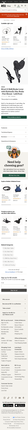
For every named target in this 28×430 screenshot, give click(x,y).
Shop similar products (13, 117)
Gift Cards (4, 343)
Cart (21, 5)
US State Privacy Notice (19, 419)
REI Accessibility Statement (14, 427)
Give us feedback (10, 272)
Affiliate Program (6, 374)
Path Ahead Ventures (21, 358)
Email (2, 282)
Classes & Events (19, 354)
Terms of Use (6, 417)
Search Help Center (6, 386)
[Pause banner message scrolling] (26, 14)
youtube (19, 398)
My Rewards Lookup (7, 327)
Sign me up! (14, 290)
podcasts (23, 398)
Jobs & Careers (5, 367)
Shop (9, 6)
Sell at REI (4, 372)
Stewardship (18, 379)
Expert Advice (19, 351)
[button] (14, 71)
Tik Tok (8, 398)
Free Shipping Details (21, 343)
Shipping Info (19, 333)
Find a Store (4, 388)
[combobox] (14, 10)
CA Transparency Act (19, 423)
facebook (12, 398)
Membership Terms (14, 425)
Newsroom (18, 374)
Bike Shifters (6, 20)
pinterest (16, 398)
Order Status (18, 322)
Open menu (25, 5)
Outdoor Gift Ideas (6, 340)
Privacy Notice (6, 419)
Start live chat (15, 175)
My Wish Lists (5, 329)
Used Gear (4, 358)
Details (22, 279)
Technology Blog (19, 376)
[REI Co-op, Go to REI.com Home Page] (3, 5)
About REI (17, 367)
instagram (4, 398)
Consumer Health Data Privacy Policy (14, 421)
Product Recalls (7, 423)
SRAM (3, 86)
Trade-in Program (6, 360)
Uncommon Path (19, 356)
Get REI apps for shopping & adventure (14, 402)
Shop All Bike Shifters (7, 48)
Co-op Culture (5, 370)
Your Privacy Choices (19, 417)
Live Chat (4, 390)
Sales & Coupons (19, 340)
